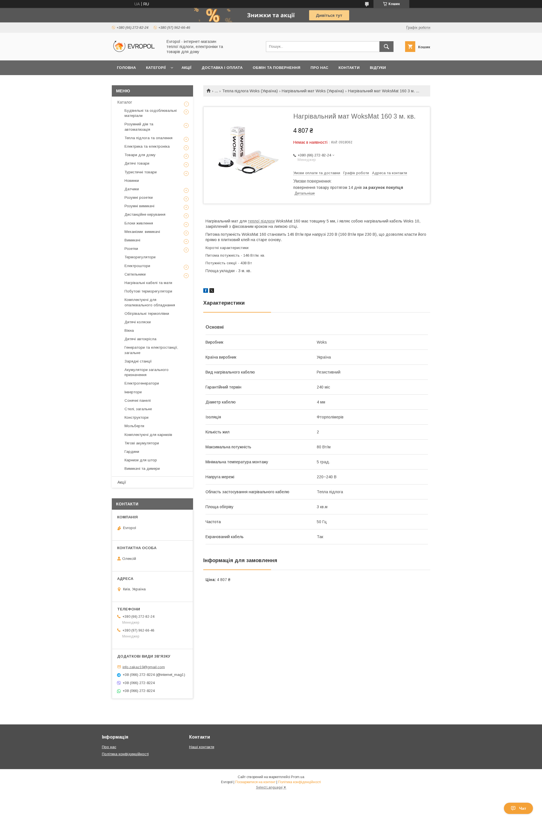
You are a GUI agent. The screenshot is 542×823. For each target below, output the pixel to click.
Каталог (124, 102)
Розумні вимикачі (139, 206)
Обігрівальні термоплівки (146, 313)
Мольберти (134, 426)
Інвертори (133, 392)
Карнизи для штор (140, 460)
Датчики (131, 189)
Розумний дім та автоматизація (138, 126)
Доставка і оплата (222, 68)
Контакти (349, 68)
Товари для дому (140, 155)
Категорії (156, 68)
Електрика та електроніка (147, 146)
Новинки (131, 180)
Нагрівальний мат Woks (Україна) (313, 91)
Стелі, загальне (138, 409)
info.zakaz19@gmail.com (144, 667)
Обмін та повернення (276, 68)
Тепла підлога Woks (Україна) (250, 91)
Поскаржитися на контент (255, 782)
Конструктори (136, 417)
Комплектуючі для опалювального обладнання (149, 302)
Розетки (131, 248)
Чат (522, 808)
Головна (126, 68)
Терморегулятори (140, 257)
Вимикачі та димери (142, 468)
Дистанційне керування (144, 214)
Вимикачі (132, 240)
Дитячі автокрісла (140, 339)
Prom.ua (297, 777)
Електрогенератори (141, 383)
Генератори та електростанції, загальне (151, 350)
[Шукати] (386, 46)
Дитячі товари (136, 163)
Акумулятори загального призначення (146, 372)
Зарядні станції (138, 361)
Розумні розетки (138, 197)
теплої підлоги (261, 221)
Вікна (129, 330)
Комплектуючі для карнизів (148, 435)
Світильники (135, 274)
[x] (211, 291)
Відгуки (378, 68)
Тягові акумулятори (141, 443)
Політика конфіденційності (125, 754)
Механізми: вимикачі (142, 232)
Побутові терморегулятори (148, 291)
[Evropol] (136, 53)
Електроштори (137, 266)
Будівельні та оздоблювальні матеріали (150, 113)
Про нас (319, 68)
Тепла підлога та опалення (148, 138)
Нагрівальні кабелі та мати (148, 283)
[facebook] (205, 291)
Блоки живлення (138, 223)
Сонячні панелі (137, 400)
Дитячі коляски (137, 322)
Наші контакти (201, 747)
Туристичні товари (140, 172)
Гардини (131, 451)
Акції (186, 68)
